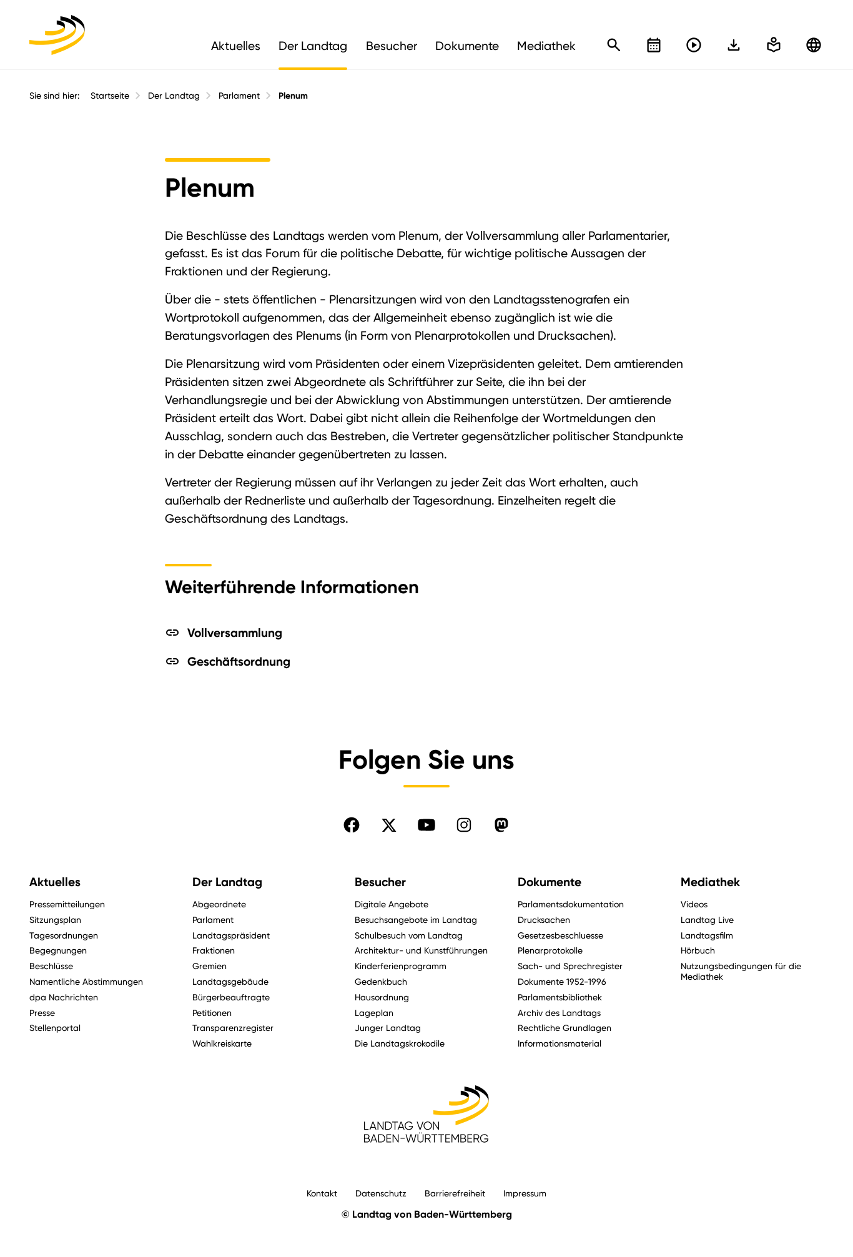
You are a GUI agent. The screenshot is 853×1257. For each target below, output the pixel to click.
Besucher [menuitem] (391, 45)
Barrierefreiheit (455, 1193)
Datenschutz (381, 1193)
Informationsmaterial (559, 1043)
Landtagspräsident (231, 935)
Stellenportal (55, 1027)
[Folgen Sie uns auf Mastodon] (501, 825)
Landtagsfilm (707, 935)
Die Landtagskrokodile (400, 1043)
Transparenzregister (233, 1027)
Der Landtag (174, 96)
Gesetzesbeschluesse (560, 935)
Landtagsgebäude (230, 981)
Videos (694, 904)
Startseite (110, 96)
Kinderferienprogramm (400, 965)
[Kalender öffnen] (654, 45)
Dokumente (549, 882)
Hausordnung (382, 997)
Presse (42, 1012)
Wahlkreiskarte (222, 1043)
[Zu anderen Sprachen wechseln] (814, 45)
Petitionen (212, 1012)
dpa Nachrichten (63, 997)
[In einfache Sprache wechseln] (734, 45)
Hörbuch (698, 950)
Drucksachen (544, 919)
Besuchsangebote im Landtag (416, 919)
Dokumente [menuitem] (467, 45)
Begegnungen (58, 950)
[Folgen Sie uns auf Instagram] (464, 825)
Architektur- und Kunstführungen (421, 950)
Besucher (380, 882)
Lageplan (374, 1012)
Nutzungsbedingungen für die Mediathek (741, 971)
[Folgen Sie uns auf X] (389, 825)
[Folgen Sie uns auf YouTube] (426, 825)
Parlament (239, 96)
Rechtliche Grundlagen (564, 1027)
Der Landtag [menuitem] (313, 45)
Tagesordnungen (63, 935)
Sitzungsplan (55, 919)
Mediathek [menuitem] (546, 45)
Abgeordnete (219, 904)
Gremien (209, 965)
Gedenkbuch (381, 981)
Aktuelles (55, 882)
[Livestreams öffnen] (694, 45)
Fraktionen (213, 950)
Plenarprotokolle (550, 950)
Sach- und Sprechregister (570, 965)
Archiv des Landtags (559, 1012)
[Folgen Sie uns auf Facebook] (351, 825)
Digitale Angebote (391, 904)
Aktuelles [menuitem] (235, 45)
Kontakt (322, 1193)
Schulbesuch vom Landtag (409, 935)
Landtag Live (707, 919)
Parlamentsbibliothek (560, 997)
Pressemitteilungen (67, 904)
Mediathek (710, 882)
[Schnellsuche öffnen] (614, 45)
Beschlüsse (51, 965)
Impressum (524, 1193)
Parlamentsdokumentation (571, 904)
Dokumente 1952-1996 (562, 981)
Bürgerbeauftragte (231, 997)
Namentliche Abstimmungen (86, 981)
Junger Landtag (388, 1027)
